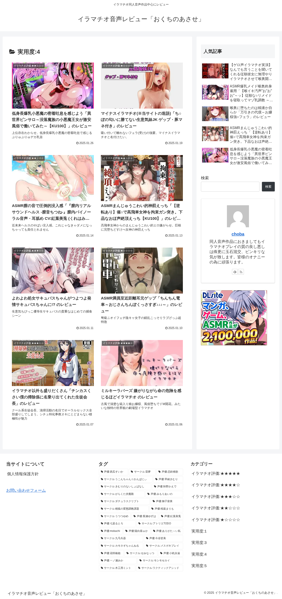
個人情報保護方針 (23, 474)
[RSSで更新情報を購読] (241, 272)
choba (238, 234)
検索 (205, 178)
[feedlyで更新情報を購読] (235, 272)
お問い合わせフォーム (26, 490)
